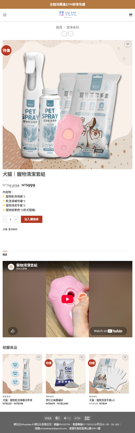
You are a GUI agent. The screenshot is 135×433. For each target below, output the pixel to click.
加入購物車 (31, 219)
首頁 (59, 27)
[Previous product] (70, 33)
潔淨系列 (72, 27)
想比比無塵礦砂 (54, 400)
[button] (5, 15)
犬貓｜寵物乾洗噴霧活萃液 (17, 400)
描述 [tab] (5, 254)
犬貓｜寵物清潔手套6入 (102, 400)
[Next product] (64, 33)
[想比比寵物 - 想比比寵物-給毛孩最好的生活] (67, 15)
